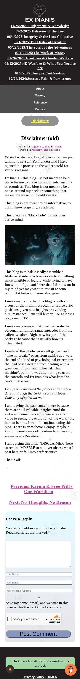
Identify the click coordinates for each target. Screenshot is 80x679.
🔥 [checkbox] (10, 668)
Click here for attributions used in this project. (40, 663)
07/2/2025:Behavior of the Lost (40, 31)
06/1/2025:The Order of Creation (40, 42)
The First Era (51, 149)
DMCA (52, 677)
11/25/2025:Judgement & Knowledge (40, 26)
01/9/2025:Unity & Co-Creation (40, 73)
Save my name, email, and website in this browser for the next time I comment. (37, 605)
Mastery (37, 149)
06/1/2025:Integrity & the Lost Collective (40, 36)
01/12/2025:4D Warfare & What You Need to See (40, 65)
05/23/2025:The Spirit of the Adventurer (40, 47)
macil (58, 146)
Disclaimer (40, 121)
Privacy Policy (33, 677)
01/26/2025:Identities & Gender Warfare (40, 58)
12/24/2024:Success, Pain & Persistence (40, 78)
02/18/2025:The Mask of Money (40, 53)
